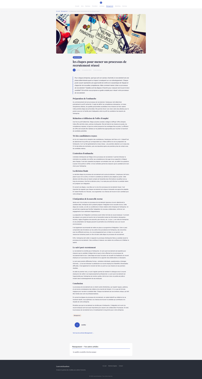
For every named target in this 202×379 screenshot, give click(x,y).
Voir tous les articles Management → (83, 333)
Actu (82, 6)
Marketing (117, 6)
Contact (121, 366)
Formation (94, 6)
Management (109, 6)
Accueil (77, 6)
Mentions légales (112, 366)
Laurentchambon (62, 366)
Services (124, 6)
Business (87, 6)
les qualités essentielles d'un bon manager (84, 352)
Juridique (101, 6)
